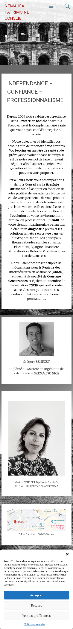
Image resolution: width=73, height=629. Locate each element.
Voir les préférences (36, 615)
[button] (67, 554)
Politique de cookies (34, 624)
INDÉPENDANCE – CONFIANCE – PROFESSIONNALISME (35, 91)
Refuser (36, 605)
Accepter (36, 595)
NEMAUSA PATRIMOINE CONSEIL (17, 12)
